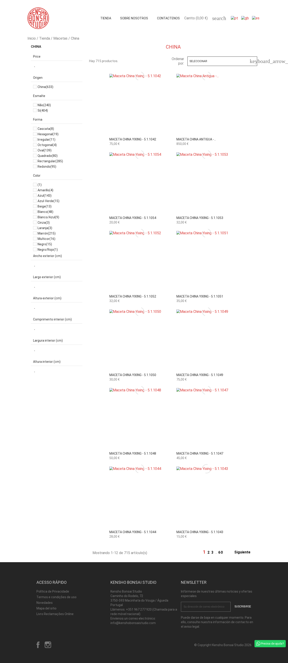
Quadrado (48, 156)
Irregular (46, 139)
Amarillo (45, 190)
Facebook (38, 644)
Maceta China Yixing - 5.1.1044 (132, 532)
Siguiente (244, 552)
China (36, 47)
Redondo (47, 166)
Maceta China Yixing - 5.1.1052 (132, 296)
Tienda (105, 18)
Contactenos (168, 18)
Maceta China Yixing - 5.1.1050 (132, 375)
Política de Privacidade (52, 591)
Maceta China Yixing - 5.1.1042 (132, 139)
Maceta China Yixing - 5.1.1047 (199, 453)
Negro (45, 244)
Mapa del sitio (46, 608)
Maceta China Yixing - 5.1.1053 (199, 218)
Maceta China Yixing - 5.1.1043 (199, 532)
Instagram (47, 644)
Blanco (45, 212)
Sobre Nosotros (134, 18)
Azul (45, 195)
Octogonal (47, 145)
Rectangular (50, 161)
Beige (45, 206)
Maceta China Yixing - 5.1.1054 (132, 218)
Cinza (44, 222)
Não (44, 105)
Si (43, 110)
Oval (45, 150)
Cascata (46, 129)
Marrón (47, 233)
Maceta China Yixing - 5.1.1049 (199, 375)
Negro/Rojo (48, 249)
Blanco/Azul (48, 217)
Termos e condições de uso (56, 597)
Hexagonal (48, 134)
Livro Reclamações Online (55, 614)
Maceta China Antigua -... (196, 139)
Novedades (44, 602)
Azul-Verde (48, 201)
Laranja (45, 228)
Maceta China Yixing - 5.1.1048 (132, 453)
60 (220, 552)
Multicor (46, 239)
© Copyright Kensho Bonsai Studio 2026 (223, 645)
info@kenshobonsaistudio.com (133, 623)
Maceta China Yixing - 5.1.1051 (199, 296)
